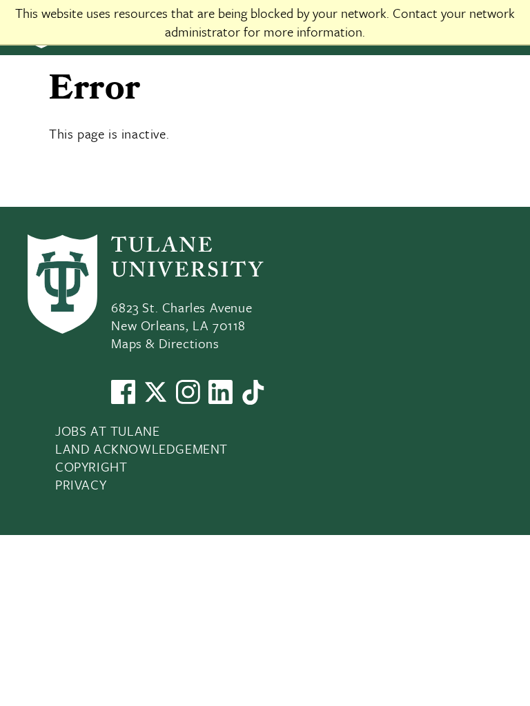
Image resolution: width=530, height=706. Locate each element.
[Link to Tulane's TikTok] (253, 399)
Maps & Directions (165, 343)
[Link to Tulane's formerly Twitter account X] (156, 399)
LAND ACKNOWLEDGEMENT (141, 448)
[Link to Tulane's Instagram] (188, 399)
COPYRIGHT (91, 466)
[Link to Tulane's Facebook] (123, 399)
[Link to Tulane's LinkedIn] (220, 399)
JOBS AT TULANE (107, 430)
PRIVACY (80, 484)
